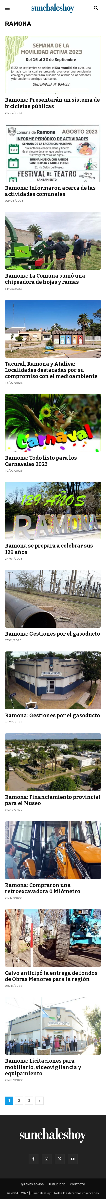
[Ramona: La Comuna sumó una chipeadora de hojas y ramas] (53, 241)
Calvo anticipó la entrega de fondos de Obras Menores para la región (51, 976)
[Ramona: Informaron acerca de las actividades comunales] (53, 153)
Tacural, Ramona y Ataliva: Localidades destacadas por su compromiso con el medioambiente (51, 370)
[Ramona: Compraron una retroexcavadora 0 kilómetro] (53, 850)
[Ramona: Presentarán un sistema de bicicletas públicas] (53, 65)
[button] (96, 8)
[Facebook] (33, 1159)
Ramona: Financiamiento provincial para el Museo (53, 800)
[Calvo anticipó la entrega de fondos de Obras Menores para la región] (53, 938)
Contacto (77, 1184)
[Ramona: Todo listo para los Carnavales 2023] (53, 423)
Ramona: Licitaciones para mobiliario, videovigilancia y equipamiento (43, 1067)
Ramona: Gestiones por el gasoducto (52, 634)
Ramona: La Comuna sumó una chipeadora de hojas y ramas (45, 279)
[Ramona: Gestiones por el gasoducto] (53, 599)
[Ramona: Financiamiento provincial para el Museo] (53, 762)
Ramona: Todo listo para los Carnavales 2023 (41, 461)
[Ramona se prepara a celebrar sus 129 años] (53, 511)
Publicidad (57, 1184)
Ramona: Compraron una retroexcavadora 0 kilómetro (42, 888)
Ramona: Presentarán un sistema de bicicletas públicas (52, 103)
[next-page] (39, 1101)
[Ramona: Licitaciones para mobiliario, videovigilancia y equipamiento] (53, 1026)
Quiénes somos (32, 1184)
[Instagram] (47, 1159)
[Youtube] (73, 1159)
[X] (60, 1159)
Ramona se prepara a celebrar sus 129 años (49, 549)
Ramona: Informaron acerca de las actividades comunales (50, 191)
